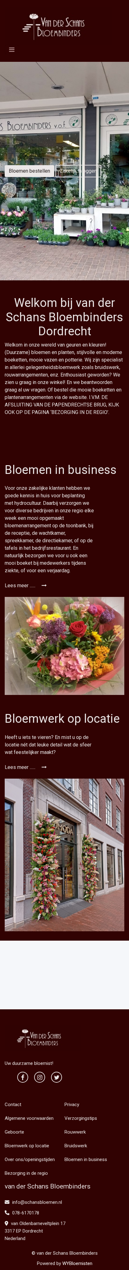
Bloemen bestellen (29, 171)
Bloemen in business (85, 1159)
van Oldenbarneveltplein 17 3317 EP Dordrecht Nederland (35, 1231)
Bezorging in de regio (26, 1173)
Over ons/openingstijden (30, 1159)
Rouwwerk (75, 1132)
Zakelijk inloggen (78, 171)
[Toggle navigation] (11, 49)
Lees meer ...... (21, 585)
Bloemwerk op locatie (27, 1146)
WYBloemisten (77, 1263)
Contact (13, 1104)
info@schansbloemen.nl (37, 1202)
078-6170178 (25, 1213)
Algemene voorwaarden (29, 1118)
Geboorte (14, 1132)
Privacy (71, 1104)
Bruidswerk (75, 1146)
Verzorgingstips (80, 1118)
